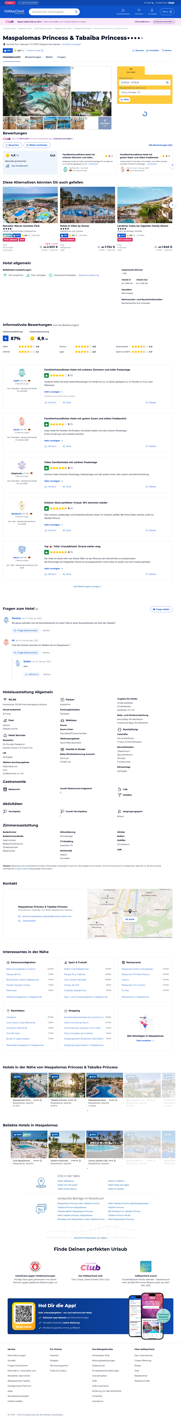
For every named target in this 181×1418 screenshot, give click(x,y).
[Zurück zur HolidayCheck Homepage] (14, 12)
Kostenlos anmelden (163, 22)
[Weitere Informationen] (41, 247)
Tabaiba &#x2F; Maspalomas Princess (75, 1211)
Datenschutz (98, 1365)
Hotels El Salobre (116, 1189)
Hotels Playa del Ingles (118, 1185)
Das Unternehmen (143, 1355)
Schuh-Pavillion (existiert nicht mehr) (82, 1028)
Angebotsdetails (22, 869)
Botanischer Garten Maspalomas (22, 979)
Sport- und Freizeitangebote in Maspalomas (85, 997)
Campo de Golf (71, 985)
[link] (123, 11)
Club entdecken (142, 22)
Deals (9, 3)
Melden (46, 630)
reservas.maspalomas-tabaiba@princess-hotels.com (46, 916)
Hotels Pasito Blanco (67, 1189)
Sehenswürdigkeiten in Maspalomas (24, 997)
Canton (125, 979)
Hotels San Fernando (67, 1185)
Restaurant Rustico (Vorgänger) (137, 969)
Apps (10, 1391)
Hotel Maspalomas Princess (121, 1219)
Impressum (98, 1401)
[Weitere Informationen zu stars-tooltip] (141, 38)
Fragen (61, 57)
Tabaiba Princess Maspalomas (72, 1207)
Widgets (54, 1360)
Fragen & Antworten (18, 1365)
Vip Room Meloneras (16, 1028)
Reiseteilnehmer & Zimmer (132, 88)
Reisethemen (140, 1376)
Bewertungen (33, 57)
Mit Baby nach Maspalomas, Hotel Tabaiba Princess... (82, 1219)
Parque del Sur (13, 974)
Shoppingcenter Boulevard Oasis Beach (84, 1038)
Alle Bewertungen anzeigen (87, 586)
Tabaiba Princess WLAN (119, 1215)
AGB (94, 1381)
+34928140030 (29, 920)
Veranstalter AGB (100, 1355)
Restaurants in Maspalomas (135, 997)
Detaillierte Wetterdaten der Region (90, 1237)
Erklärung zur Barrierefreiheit (106, 1391)
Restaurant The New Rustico (136, 974)
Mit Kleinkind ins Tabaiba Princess (124, 1211)
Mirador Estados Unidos (18, 985)
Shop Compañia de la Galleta (78, 1033)
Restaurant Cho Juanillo (133, 985)
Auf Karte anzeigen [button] (71, 44)
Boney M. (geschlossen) (18, 1038)
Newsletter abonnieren (19, 1376)
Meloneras (11, 990)
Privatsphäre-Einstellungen (105, 1370)
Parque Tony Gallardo (74, 974)
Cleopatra (11, 1017)
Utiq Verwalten (99, 1376)
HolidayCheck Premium (19, 1386)
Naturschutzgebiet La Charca (20, 969)
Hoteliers (54, 1355)
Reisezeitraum (126, 78)
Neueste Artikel (142, 1381)
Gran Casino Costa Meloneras (20, 1022)
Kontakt (147, 3)
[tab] (131, 70)
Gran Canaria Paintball (75, 979)
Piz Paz (125, 990)
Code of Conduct (58, 1370)
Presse (137, 1365)
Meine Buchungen (17, 1355)
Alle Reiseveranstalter (18, 1396)
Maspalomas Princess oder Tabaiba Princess (79, 1203)
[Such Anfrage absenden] (76, 11)
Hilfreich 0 (33, 674)
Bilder (49, 57)
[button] (37, 91)
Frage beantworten (28, 630)
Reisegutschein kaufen (19, 1381)
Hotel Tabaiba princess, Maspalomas (75, 1215)
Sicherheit (97, 1396)
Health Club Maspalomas (76, 969)
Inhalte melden (15, 1401)
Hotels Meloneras (66, 1181)
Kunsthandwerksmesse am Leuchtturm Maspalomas (84, 1017)
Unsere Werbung (142, 1360)
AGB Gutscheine (100, 1386)
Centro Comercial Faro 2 (76, 1022)
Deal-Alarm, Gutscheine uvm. (22, 1370)
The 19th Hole (13, 1033)
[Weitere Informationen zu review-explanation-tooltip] (42, 50)
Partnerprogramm (59, 1365)
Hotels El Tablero (116, 1181)
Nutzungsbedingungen (103, 1360)
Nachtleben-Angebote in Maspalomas (25, 1045)
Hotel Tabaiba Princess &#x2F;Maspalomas (128, 1203)
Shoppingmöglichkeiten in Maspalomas (84, 1045)
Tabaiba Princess (116, 1207)
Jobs (136, 1370)
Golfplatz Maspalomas (75, 990)
